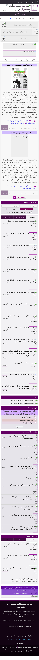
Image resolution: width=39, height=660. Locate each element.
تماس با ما (32, 2)
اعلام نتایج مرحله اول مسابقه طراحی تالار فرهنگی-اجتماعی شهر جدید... (21, 528)
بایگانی (3, 647)
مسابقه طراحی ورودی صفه (20, 363)
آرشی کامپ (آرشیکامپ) (26, 420)
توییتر (18, 631)
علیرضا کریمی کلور (27, 458)
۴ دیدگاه (5, 365)
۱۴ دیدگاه (5, 344)
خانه (37, 2)
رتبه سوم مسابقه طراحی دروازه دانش (21, 446)
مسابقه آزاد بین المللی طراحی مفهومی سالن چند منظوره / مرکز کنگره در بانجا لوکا (15, 353)
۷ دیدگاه (5, 358)
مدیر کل (34, 128)
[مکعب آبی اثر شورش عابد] (34, 596)
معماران (25, 647)
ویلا (11, 123)
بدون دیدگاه (27, 128)
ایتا (22, 631)
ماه (20, 540)
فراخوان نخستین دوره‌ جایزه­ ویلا (19, 133)
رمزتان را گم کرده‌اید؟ (13, 212)
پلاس (26, 631)
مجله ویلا (29, 123)
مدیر (10, 18)
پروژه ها (30, 647)
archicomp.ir (6, 650)
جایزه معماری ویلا (23, 120)
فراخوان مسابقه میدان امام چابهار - (16, 221)
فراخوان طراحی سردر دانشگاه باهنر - (16, 257)
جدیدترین (32, 217)
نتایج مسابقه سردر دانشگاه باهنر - (16, 246)
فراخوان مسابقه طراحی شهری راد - (16, 269)
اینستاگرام (4, 2)
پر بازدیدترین (20, 217)
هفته (7, 540)
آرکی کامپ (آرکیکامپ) (27, 417)
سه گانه (20, 647)
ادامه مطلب (4, 128)
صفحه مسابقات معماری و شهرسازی (19, 639)
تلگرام (1, 2)
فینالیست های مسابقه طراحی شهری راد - (15, 234)
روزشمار (35, 647)
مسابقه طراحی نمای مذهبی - (16, 304)
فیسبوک (7, 2)
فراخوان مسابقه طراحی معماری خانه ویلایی (21, 516)
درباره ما (8, 647)
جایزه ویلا (13, 120)
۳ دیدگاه (5, 390)
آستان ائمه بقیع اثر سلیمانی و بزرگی (21, 485)
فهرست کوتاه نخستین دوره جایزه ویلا (20, 65)
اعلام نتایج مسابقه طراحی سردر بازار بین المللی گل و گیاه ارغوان (15, 340)
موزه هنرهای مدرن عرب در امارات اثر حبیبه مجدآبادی (21, 498)
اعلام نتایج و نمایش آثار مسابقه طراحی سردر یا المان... (20, 508)
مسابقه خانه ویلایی (19, 123)
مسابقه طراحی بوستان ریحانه (19, 374)
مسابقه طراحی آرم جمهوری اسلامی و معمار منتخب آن (15, 387)
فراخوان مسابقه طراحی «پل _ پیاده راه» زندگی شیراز (21, 467)
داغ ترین (7, 217)
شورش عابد (29, 478)
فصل (32, 540)
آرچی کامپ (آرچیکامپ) (27, 423)
